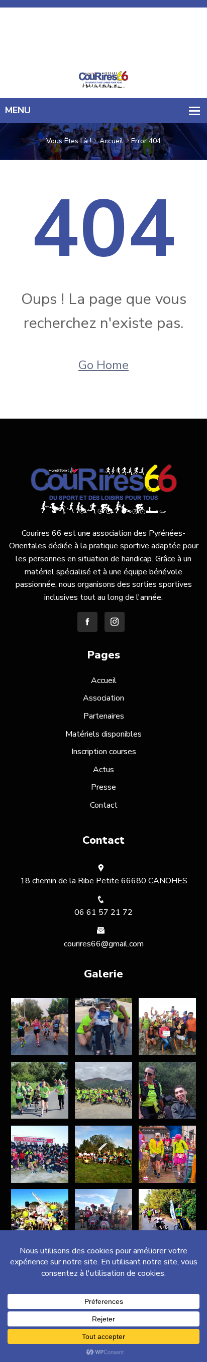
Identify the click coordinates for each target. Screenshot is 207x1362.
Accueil (111, 141)
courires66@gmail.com (164, 50)
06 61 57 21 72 (176, 37)
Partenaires (103, 716)
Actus (103, 769)
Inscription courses (103, 751)
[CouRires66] (104, 79)
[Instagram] (113, 12)
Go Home (103, 365)
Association (103, 698)
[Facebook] (100, 12)
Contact (104, 805)
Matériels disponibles (103, 734)
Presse (103, 787)
